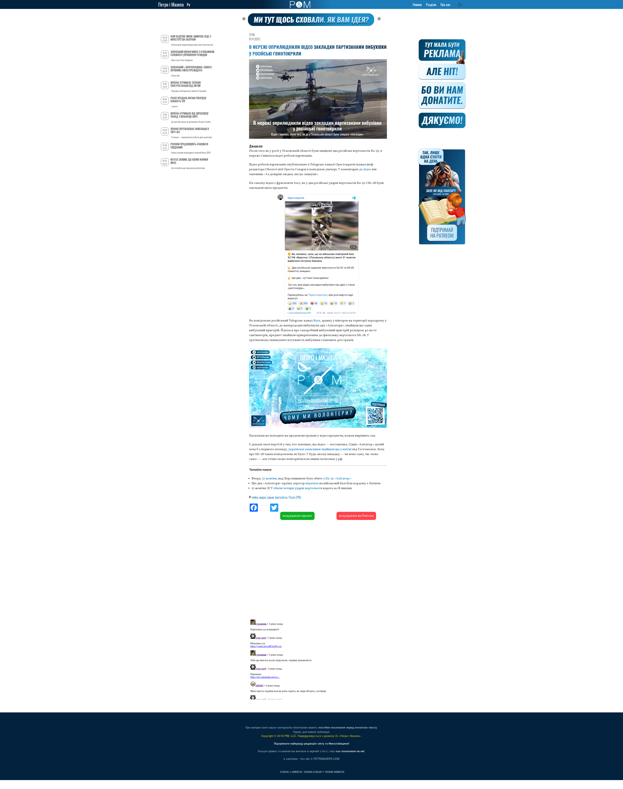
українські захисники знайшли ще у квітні (320, 449)
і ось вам (346, 751)
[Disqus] (318, 569)
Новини (417, 4)
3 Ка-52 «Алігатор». (337, 478)
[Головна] (300, 4)
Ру (188, 4)
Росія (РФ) (295, 497)
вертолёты (281, 497)
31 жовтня (269, 478)
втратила (312, 483)
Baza (316, 320)
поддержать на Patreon (356, 516)
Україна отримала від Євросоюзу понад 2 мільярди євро (189, 114)
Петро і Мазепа (171, 4)
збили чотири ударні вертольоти (298, 488)
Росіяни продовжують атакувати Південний (189, 145)
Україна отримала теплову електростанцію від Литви (186, 84)
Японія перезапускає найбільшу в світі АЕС (190, 130)
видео (262, 497)
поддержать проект (297, 516)
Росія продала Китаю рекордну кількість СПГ (188, 99)
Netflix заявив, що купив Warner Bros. (189, 161)
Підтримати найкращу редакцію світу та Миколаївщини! (311, 743)
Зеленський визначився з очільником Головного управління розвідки (192, 53)
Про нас (445, 4)
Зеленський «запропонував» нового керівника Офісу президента (191, 68)
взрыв (270, 497)
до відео (365, 169)
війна (255, 497)
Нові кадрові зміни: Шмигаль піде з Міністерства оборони (191, 37)
